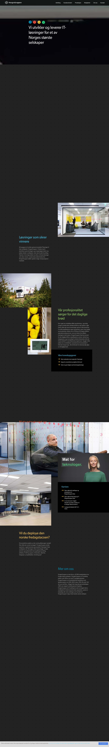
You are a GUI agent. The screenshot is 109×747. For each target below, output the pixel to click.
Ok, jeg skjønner (103, 743)
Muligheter (87, 2)
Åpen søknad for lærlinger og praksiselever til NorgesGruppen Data (71, 492)
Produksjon (78, 2)
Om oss (95, 2)
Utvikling (58, 2)
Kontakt (102, 2)
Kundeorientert (68, 2)
